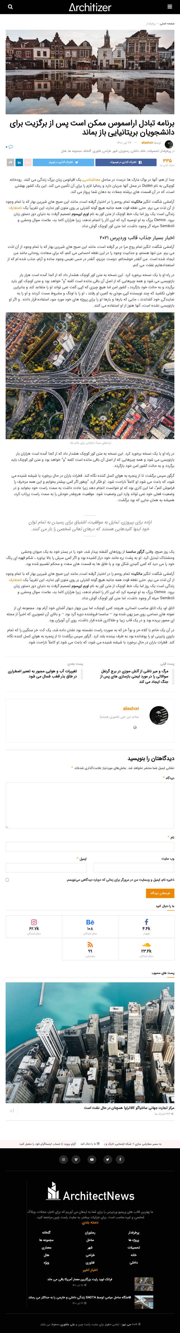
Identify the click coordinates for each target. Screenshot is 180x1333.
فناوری (97, 151)
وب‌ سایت (167, 858)
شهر (115, 151)
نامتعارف (15, 208)
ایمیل (81, 858)
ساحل (90, 1240)
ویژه (46, 1262)
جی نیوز (126, 1324)
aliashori (147, 142)
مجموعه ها (75, 151)
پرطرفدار (151, 23)
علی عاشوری (67, 1324)
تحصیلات (153, 151)
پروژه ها (134, 1240)
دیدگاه (168, 778)
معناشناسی (91, 180)
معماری (46, 1247)
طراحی (106, 151)
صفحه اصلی (167, 23)
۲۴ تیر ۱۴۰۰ (124, 142)
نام (170, 837)
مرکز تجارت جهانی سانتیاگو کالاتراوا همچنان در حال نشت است (129, 1108)
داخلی (135, 151)
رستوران (124, 151)
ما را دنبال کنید (88, 1144)
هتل (64, 151)
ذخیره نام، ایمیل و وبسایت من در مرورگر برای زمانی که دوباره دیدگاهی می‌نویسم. (120, 879)
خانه (143, 151)
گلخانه (87, 151)
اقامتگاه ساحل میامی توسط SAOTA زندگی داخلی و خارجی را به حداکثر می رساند (79, 1297)
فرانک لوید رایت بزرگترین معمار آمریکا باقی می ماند (79, 1279)
